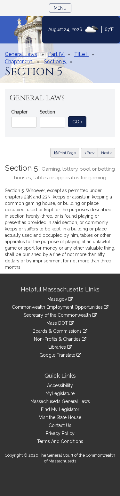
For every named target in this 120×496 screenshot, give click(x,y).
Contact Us (60, 425)
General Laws (21, 54)
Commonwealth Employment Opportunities (58, 307)
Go (79, 121)
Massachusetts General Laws (60, 401)
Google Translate (57, 355)
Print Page (66, 153)
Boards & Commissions (58, 331)
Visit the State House (60, 417)
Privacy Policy (60, 433)
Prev (92, 152)
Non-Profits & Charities (58, 339)
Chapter (19, 111)
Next (105, 153)
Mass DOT (57, 323)
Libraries (57, 347)
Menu (62, 8)
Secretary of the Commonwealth (58, 315)
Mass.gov (57, 299)
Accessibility (60, 385)
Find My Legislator (60, 409)
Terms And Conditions (60, 441)
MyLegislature (60, 393)
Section (47, 111)
